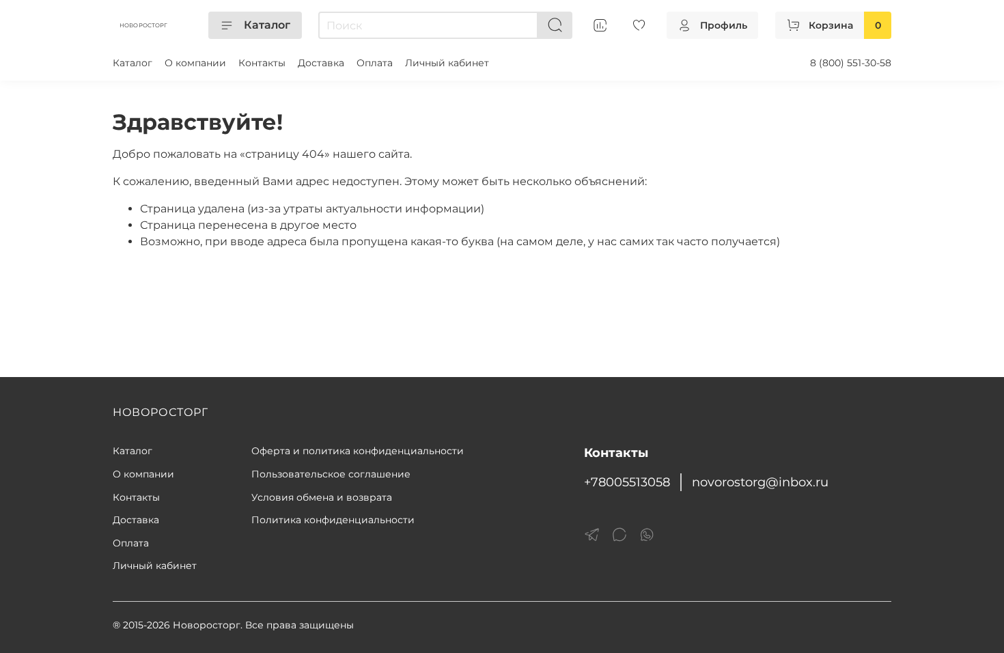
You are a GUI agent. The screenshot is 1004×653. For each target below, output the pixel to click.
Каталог (267, 24)
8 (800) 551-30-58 (850, 63)
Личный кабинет (447, 63)
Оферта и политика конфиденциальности (357, 451)
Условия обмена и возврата (321, 497)
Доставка (321, 63)
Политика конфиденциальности (333, 520)
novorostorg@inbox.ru (760, 482)
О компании (195, 63)
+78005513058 (627, 482)
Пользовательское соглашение (330, 474)
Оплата (375, 63)
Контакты (261, 63)
